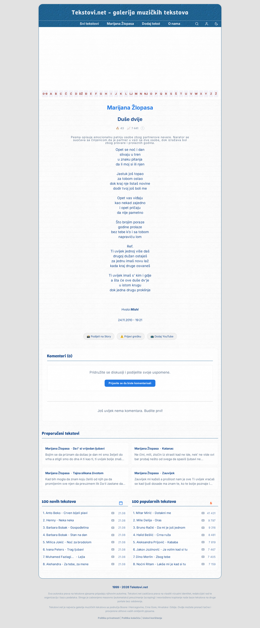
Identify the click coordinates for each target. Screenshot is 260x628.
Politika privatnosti (109, 617)
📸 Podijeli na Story (99, 336)
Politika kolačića (131, 617)
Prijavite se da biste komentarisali (130, 383)
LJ (131, 93)
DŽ (81, 93)
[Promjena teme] (216, 24)
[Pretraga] (197, 24)
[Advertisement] (130, 57)
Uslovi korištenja (152, 617)
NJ (146, 93)
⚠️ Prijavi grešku (130, 336)
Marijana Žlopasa (130, 107)
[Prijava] (206, 24)
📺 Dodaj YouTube (162, 336)
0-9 (45, 93)
